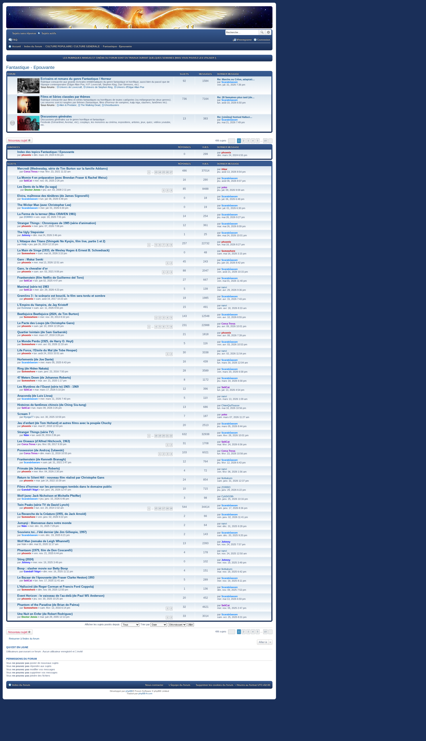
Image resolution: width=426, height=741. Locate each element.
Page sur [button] (231, 141)
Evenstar (26, 308)
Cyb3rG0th (227, 496)
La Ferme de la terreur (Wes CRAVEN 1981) (46, 214)
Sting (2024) (25, 559)
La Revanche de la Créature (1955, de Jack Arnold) (51, 514)
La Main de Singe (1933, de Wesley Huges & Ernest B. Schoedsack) (63, 250)
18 (156, 436)
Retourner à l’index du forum (24, 638)
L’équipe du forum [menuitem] (179, 685)
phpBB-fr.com (145, 693)
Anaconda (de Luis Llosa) (34, 395)
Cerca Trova (30, 171)
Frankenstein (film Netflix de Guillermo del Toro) (50, 277)
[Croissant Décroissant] (177, 624)
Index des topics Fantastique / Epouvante (45, 152)
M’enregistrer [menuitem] (244, 39)
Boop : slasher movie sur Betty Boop (42, 568)
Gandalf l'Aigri (30, 489)
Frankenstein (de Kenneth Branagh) (41, 459)
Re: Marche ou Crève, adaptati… (236, 79)
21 (167, 436)
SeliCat (28, 180)
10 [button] (265, 140)
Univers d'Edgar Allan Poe (130, 87)
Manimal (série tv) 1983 (33, 286)
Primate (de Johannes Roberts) (38, 468)
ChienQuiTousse (230, 405)
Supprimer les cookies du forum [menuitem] (214, 685)
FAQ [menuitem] (15, 39)
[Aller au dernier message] (233, 152)
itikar (224, 169)
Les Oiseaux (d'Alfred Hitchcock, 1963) (43, 441)
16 (167, 172)
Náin (26, 435)
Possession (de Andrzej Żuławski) (40, 450)
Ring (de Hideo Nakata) (33, 368)
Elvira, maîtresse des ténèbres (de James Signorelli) (53, 195)
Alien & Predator (68, 105)
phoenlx (26, 155)
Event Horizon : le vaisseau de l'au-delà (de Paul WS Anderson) (60, 595)
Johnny (26, 235)
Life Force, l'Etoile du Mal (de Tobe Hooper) (47, 350)
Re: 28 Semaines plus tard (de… (235, 97)
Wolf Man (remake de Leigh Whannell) (43, 541)
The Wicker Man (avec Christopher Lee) (44, 205)
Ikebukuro (226, 478)
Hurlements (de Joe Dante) (35, 359)
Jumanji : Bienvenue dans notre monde (44, 523)
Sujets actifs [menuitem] (49, 33)
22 (171, 436)
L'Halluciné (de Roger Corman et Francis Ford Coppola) (55, 586)
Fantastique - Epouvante (30, 67)
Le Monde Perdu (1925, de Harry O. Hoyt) (45, 341)
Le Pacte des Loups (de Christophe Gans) (45, 323)
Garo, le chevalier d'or (32, 268)
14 (160, 172)
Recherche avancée (268, 32)
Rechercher (262, 32)
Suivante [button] (270, 141)
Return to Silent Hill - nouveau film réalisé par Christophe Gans (60, 477)
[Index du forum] (139, 24)
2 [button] (243, 140)
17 (171, 172)
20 (163, 436)
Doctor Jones (32, 189)
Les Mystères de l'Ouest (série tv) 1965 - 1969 (48, 386)
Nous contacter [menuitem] (154, 685)
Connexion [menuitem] (263, 39)
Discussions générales (56, 116)
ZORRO (28, 217)
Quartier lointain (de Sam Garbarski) (42, 332)
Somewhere (28, 253)
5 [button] (257, 140)
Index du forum (21, 685)
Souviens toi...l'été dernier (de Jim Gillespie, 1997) (52, 532)
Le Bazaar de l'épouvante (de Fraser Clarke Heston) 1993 (55, 577)
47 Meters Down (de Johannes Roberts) (44, 377)
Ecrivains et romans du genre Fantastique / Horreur (76, 78)
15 (163, 172)
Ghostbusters (111, 105)
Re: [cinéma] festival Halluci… (234, 117)
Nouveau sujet (18, 140)
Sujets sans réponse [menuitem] (24, 33)
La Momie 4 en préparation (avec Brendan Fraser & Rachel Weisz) (62, 177)
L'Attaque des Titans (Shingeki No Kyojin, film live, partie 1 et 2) (61, 241)
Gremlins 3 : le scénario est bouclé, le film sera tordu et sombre (61, 295)
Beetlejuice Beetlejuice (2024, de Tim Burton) (48, 314)
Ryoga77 (29, 417)
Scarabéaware (229, 82)
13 (156, 172)
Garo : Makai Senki (30, 259)
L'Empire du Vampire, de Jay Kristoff (42, 305)
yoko (224, 187)
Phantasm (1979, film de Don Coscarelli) (44, 550)
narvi (224, 287)
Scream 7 (23, 414)
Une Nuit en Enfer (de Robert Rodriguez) (45, 614)
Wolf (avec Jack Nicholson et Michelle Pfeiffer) (49, 495)
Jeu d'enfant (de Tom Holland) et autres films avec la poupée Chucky (64, 423)
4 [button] (253, 140)
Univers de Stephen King (99, 87)
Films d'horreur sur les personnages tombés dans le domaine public (64, 486)
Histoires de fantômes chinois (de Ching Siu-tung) (51, 405)
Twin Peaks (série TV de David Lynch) (43, 504)
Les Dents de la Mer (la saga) (37, 186)
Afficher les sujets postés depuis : (103, 624)
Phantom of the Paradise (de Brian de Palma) (48, 604)
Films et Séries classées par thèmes (65, 96)
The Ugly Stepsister (30, 232)
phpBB (129, 691)
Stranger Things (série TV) (35, 432)
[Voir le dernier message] (239, 82)
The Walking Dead (90, 105)
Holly (24, 244)
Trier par (145, 624)
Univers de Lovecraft (70, 87)
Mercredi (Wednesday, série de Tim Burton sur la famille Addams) (62, 168)
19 (160, 436)
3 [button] (248, 140)
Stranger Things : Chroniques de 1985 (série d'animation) (56, 223)
